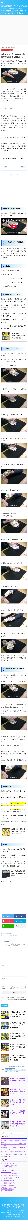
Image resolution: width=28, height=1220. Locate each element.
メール (4, 972)
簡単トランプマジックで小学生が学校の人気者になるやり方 (18, 1124)
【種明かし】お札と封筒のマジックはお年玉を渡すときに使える (18, 1014)
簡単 (16, 936)
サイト (3, 978)
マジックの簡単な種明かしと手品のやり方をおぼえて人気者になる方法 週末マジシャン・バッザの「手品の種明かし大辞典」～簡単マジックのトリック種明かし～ (14, 1212)
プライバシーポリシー (14, 1200)
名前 (3, 965)
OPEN (22, 166)
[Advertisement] (14, 30)
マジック (7, 936)
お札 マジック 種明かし (8, 933)
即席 (11, 936)
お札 (4, 936)
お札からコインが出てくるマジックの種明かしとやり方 (18, 1047)
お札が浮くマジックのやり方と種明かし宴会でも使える (18, 1091)
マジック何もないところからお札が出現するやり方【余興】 (18, 1036)
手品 (14, 936)
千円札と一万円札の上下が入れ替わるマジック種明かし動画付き (18, 1058)
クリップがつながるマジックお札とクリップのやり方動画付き (18, 1025)
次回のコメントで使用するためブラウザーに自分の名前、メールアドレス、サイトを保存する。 (14, 987)
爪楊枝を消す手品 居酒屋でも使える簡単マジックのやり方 (18, 1102)
